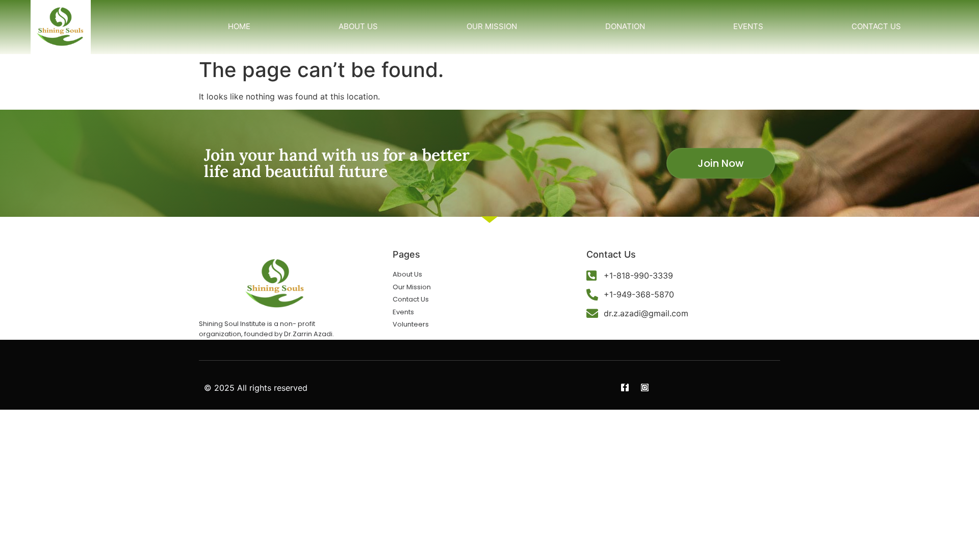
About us (358, 26)
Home (239, 26)
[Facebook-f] (625, 387)
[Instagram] (645, 387)
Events (748, 26)
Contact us (876, 26)
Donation (625, 26)
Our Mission (492, 26)
